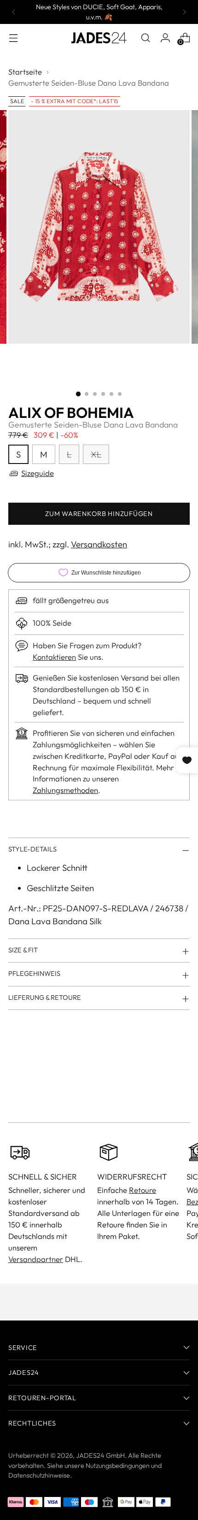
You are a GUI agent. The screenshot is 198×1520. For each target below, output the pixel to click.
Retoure (142, 1190)
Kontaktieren (54, 657)
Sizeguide (37, 473)
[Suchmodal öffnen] (145, 37)
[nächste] (184, 12)
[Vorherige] (14, 12)
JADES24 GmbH (100, 1455)
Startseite (25, 71)
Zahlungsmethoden (65, 790)
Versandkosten (99, 544)
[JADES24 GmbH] (99, 37)
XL (96, 454)
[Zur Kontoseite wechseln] (165, 37)
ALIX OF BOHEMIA (71, 412)
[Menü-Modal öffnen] (13, 37)
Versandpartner (35, 1259)
